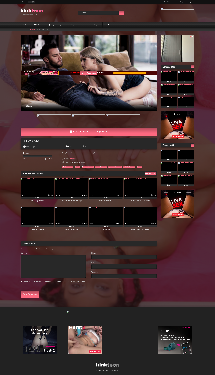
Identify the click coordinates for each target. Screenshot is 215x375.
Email (94, 262)
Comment (24, 253)
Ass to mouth (101, 167)
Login (182, 2)
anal (78, 167)
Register (191, 2)
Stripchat (97, 25)
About (70, 146)
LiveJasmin (109, 25)
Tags (53, 25)
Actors (63, 25)
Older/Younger (129, 167)
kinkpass (74, 25)
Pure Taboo (32, 29)
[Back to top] (208, 368)
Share (85, 146)
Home (27, 25)
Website (94, 272)
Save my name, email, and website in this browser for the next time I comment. (54, 281)
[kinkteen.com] (32, 11)
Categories (40, 25)
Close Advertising (89, 73)
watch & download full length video (90, 131)
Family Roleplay (115, 167)
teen (140, 167)
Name (94, 253)
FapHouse (85, 25)
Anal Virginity (88, 167)
